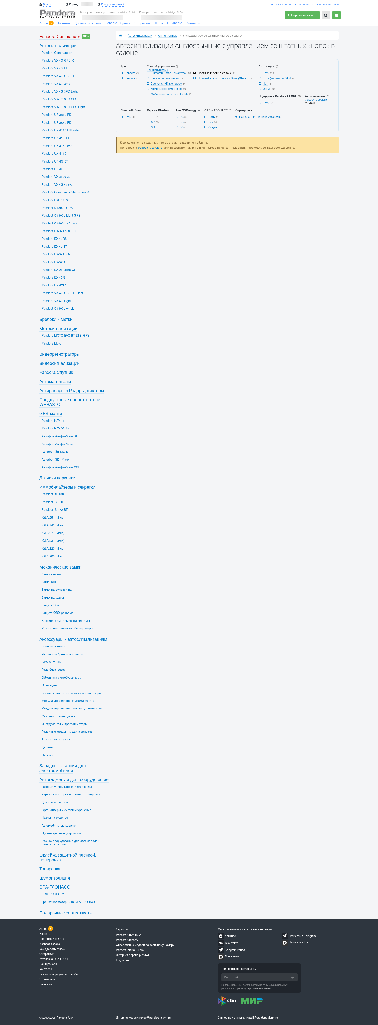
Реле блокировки (54, 669)
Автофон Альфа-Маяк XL (60, 436)
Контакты (193, 23)
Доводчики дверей (55, 802)
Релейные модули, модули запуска (67, 731)
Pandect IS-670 (52, 502)
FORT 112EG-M (53, 894)
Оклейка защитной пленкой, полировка (67, 857)
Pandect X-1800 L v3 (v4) (59, 223)
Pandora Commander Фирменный (66, 192)
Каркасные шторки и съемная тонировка (71, 794)
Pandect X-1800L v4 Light (59, 308)
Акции (43, 23)
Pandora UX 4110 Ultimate (60, 130)
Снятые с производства (58, 716)
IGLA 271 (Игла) (53, 532)
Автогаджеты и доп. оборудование (73, 779)
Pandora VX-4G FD (55, 68)
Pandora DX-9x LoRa (56, 254)
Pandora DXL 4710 (55, 200)
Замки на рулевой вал (57, 589)
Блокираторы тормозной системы (66, 620)
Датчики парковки (57, 477)
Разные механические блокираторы (67, 628)
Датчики (47, 747)
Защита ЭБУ (51, 605)
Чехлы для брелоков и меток (62, 654)
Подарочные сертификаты (66, 912)
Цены (159, 23)
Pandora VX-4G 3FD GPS (59, 99)
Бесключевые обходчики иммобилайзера (71, 693)
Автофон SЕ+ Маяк (55, 459)
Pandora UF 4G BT (55, 161)
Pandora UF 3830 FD (56, 122)
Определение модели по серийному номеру (145, 945)
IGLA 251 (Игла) (53, 517)
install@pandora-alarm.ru (262, 1017)
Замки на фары (53, 597)
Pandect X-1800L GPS (57, 207)
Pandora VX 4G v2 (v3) (58, 184)
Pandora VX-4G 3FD (56, 83)
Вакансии (45, 984)
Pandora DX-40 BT (54, 246)
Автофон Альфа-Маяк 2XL (61, 467)
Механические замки (60, 567)
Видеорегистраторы (59, 354)
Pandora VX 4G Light (56, 301)
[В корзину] (336, 15)
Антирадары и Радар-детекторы (71, 390)
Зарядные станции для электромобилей (62, 767)
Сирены (47, 755)
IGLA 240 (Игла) (53, 525)
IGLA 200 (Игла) (53, 556)
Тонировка (49, 868)
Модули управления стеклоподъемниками (72, 708)
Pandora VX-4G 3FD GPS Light (63, 107)
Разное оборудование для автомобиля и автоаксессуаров (71, 842)
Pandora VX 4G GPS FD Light (62, 293)
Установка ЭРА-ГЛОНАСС (56, 959)
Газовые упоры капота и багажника (67, 786)
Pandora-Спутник (117, 23)
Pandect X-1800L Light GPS (61, 215)
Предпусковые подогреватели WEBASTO (69, 401)
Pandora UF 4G (52, 169)
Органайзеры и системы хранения (66, 810)
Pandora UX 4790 (54, 285)
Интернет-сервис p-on (130, 955)
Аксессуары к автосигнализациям (73, 639)
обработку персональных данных (253, 988)
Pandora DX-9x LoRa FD (59, 231)
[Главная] (120, 35)
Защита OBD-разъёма (58, 612)
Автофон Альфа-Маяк (57, 444)
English (120, 960)
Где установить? (112, 4)
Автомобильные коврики (59, 825)
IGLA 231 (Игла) (53, 540)
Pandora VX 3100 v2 (56, 176)
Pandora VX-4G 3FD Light (60, 91)
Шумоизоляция (54, 878)
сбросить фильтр (150, 147)
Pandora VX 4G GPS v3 (58, 60)
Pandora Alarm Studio (130, 950)
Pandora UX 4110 (54, 153)
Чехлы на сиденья (55, 817)
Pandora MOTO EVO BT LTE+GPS (65, 335)
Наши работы (48, 964)
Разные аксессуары (56, 739)
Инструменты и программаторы (64, 723)
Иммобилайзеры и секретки (67, 487)
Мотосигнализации (58, 328)
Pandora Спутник (56, 372)
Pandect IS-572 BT (55, 509)
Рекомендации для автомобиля (60, 974)
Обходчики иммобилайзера (61, 677)
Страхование (47, 979)
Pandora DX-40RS (54, 238)
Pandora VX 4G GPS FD (58, 76)
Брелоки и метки (55, 319)
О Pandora (174, 23)
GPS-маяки (50, 413)
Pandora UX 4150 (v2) (57, 145)
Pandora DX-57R (53, 262)
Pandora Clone (125, 940)
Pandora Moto (51, 343)
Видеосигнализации (59, 363)
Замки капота (51, 574)
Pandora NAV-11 (53, 420)
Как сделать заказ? (329, 4)
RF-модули (50, 685)
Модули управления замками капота (68, 700)
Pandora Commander (59, 36)
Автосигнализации (140, 35)
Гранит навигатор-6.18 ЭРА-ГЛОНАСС (69, 902)
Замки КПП (49, 582)
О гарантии (142, 23)
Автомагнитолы (55, 381)
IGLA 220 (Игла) (53, 548)
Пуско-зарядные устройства (62, 833)
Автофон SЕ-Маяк (55, 451)
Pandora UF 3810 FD (56, 114)
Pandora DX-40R (53, 277)
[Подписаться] (293, 977)
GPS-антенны (51, 661)
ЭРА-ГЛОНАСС (54, 887)
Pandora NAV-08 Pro (56, 428)
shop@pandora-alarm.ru (155, 1017)
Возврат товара (305, 4)
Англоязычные (167, 35)
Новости (44, 933)
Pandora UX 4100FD (56, 138)
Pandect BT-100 (53, 494)
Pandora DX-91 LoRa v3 (58, 269)
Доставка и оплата (281, 4)
